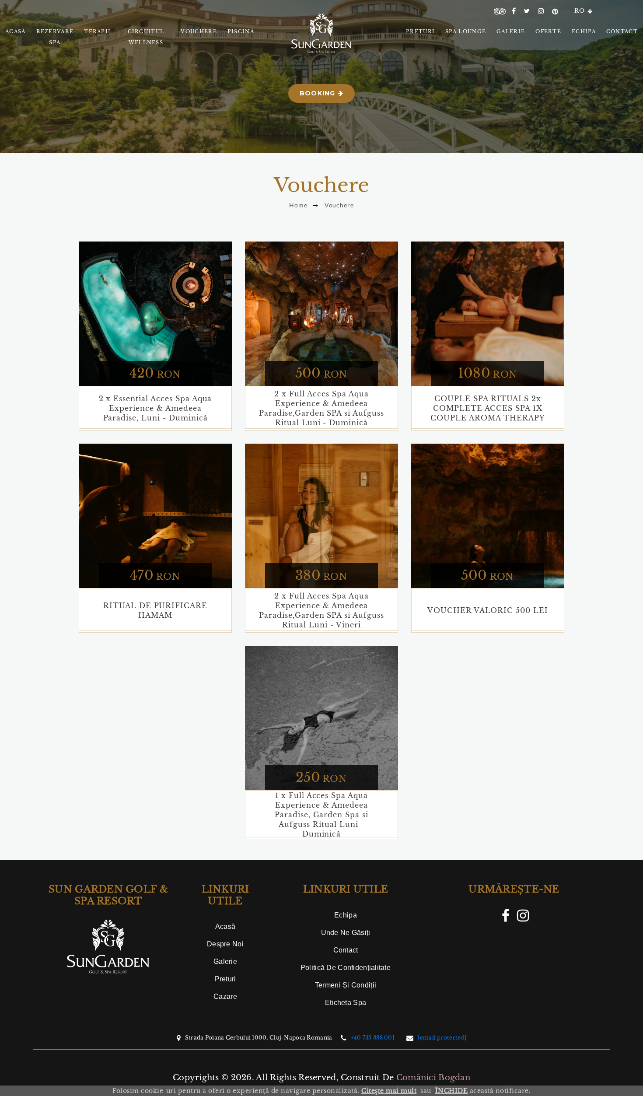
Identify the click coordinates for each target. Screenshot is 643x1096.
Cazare (225, 996)
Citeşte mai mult (388, 1091)
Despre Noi (225, 944)
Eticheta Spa (345, 1002)
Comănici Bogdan (433, 1077)
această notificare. (483, 1091)
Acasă (225, 926)
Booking (319, 93)
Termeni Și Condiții (345, 985)
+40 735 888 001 (373, 1037)
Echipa (345, 915)
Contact (345, 950)
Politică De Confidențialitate (346, 967)
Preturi (225, 979)
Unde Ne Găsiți (345, 932)
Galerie (225, 961)
